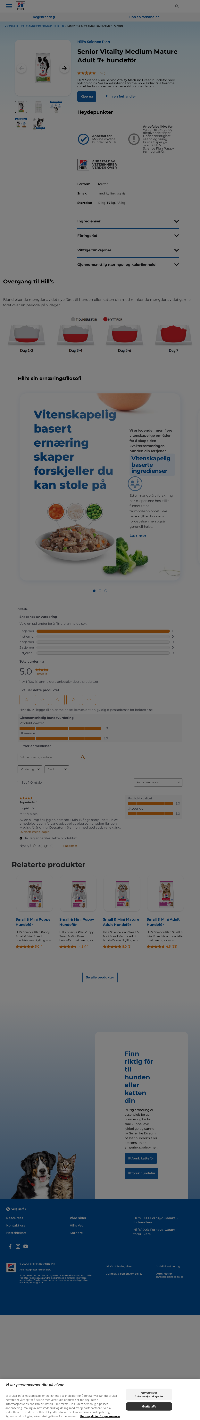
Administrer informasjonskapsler (149, 1394)
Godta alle (149, 1406)
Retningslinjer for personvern (100, 1416)
